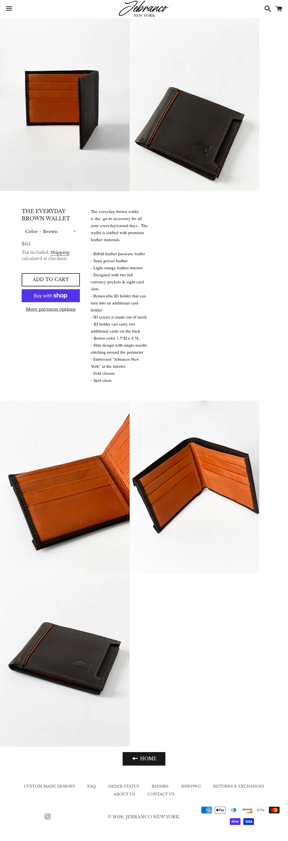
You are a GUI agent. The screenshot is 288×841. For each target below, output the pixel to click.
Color (31, 231)
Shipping (59, 252)
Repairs (160, 786)
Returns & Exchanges (238, 786)
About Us (124, 794)
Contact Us (160, 794)
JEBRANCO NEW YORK (152, 816)
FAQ (91, 786)
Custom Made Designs (49, 786)
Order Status (123, 786)
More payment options (51, 309)
